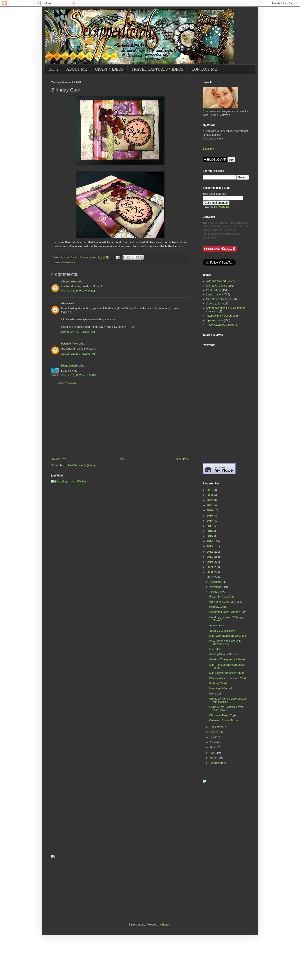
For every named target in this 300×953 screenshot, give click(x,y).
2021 (210, 505)
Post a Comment (66, 383)
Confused (215, 693)
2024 (210, 489)
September (217, 727)
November (216, 586)
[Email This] (125, 257)
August (214, 732)
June (213, 742)
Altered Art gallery (216, 285)
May (212, 747)
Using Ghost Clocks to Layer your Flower (226, 709)
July (212, 737)
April (213, 752)
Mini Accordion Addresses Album (228, 635)
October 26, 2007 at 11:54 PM (78, 375)
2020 (210, 510)
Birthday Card (217, 606)
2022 (210, 500)
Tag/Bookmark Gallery (219, 315)
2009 (210, 567)
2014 (210, 541)
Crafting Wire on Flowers (224, 654)
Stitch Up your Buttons (222, 630)
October (215, 592)
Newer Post (59, 459)
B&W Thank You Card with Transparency (225, 643)
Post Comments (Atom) (81, 465)
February (215, 762)
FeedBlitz (223, 206)
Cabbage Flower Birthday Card (227, 612)
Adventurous (216, 625)
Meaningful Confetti (221, 688)
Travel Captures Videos (220, 324)
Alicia (64, 303)
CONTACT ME (204, 69)
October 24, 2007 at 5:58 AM (78, 332)
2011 (210, 556)
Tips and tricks (214, 320)
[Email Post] (117, 257)
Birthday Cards (218, 683)
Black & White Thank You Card (227, 678)
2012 (210, 551)
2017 (210, 526)
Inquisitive (215, 649)
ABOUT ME (76, 69)
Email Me (208, 148)
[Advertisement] (120, 421)
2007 (210, 577)
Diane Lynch (69, 365)
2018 (210, 520)
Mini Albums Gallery (218, 299)
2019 (210, 515)
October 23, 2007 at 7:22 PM (78, 291)
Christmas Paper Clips (222, 715)
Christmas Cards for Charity (225, 601)
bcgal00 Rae (69, 343)
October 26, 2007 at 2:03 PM (78, 353)
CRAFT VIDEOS (109, 69)
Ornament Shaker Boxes (224, 720)
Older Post (182, 459)
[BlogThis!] (129, 257)
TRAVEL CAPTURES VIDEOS (157, 69)
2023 (210, 495)
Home (53, 69)
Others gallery (214, 303)
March (214, 757)
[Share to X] (133, 257)
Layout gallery (214, 294)
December (216, 581)
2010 (210, 561)
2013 (210, 546)
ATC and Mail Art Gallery (220, 281)
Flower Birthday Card (222, 596)
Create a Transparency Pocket (227, 659)
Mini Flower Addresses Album (226, 672)
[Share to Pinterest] (141, 257)
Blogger (166, 924)
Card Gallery (68, 262)
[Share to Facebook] (137, 257)
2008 (210, 572)
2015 (210, 536)
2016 (210, 531)
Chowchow (68, 281)
